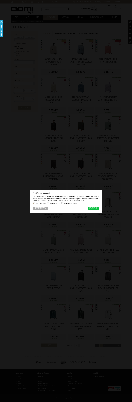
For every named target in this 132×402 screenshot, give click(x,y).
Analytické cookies (55, 203)
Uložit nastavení (40, 208)
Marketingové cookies (70, 203)
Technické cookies (40, 203)
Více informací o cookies (76, 200)
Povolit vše (93, 208)
